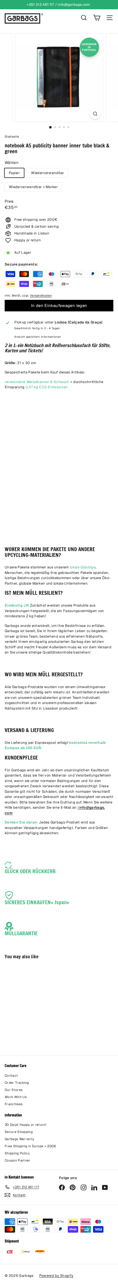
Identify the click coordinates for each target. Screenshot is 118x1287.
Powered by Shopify (56, 1275)
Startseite (12, 136)
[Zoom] (95, 114)
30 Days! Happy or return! (25, 1125)
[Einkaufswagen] (96, 18)
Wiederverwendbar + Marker (33, 187)
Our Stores (14, 1090)
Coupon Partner (17, 1160)
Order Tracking (17, 1083)
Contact (11, 1075)
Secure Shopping (19, 1132)
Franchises (14, 1104)
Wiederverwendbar (47, 173)
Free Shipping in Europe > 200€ (31, 1146)
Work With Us (16, 1097)
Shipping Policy (17, 1153)
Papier (14, 173)
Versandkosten (41, 295)
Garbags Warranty (19, 1139)
